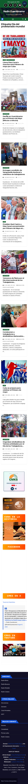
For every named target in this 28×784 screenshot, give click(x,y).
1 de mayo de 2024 (9, 177)
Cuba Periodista (5, 710)
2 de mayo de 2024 (9, 123)
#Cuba (18, 620)
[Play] (12, 489)
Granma (3, 725)
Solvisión (3, 706)
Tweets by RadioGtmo (9, 602)
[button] (22, 19)
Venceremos (4, 703)
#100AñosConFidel (10, 620)
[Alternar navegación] (13, 19)
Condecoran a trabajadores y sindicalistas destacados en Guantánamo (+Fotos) (13, 335)
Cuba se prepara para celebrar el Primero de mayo (12, 390)
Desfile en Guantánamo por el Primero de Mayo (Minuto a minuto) (13, 118)
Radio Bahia (4, 680)
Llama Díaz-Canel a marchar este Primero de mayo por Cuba (13, 64)
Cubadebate (4, 729)
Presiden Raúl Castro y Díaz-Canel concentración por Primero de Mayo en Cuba (13, 227)
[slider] (7, 654)
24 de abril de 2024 (9, 449)
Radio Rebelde (5, 688)
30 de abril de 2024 (9, 285)
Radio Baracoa (5, 684)
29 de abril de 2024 (9, 339)
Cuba (4, 221)
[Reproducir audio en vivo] (24, 3)
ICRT (2, 714)
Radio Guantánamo (14, 11)
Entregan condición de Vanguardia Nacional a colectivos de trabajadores (14, 172)
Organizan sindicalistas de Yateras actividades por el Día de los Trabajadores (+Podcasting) (14, 445)
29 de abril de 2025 (9, 69)
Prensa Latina (5, 733)
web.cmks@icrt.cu (13, 769)
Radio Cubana (5, 691)
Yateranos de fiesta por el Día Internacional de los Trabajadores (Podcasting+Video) (13, 281)
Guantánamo (6, 113)
